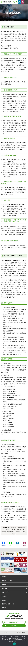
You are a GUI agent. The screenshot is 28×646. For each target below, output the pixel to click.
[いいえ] (26, 640)
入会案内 (22, 2)
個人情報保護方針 (21, 632)
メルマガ (19, 2)
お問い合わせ (14, 625)
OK (14, 643)
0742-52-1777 (14, 622)
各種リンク (7, 632)
